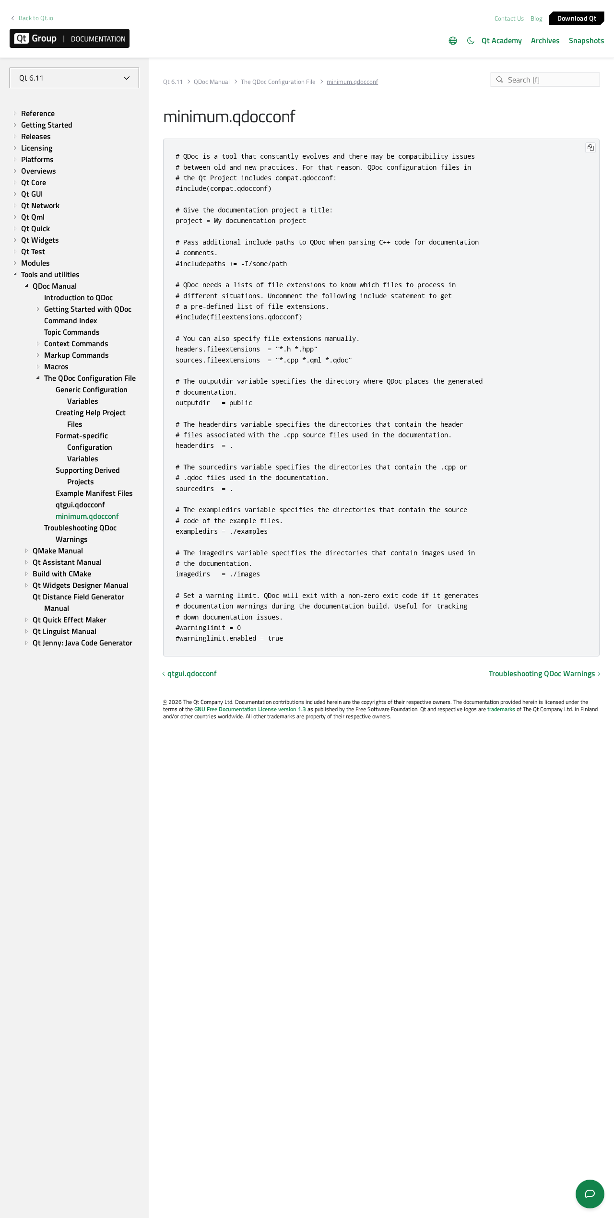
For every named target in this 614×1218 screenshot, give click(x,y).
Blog (537, 18)
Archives (545, 40)
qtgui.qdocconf (192, 673)
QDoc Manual (212, 82)
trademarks (501, 709)
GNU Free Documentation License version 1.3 (250, 709)
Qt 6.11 (173, 82)
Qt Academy (502, 40)
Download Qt (576, 17)
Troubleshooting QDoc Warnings (542, 673)
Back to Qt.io (36, 18)
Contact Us (509, 18)
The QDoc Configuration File (278, 82)
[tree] (74, 378)
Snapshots (586, 40)
